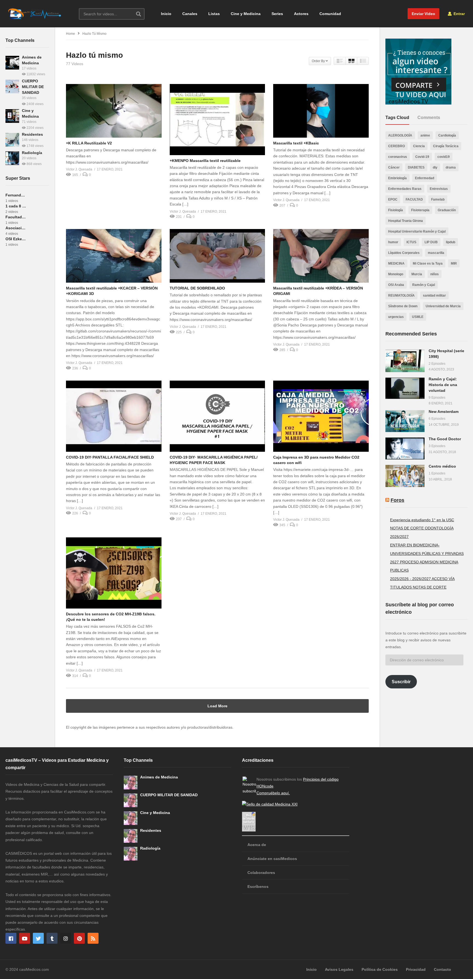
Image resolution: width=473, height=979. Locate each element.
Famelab (438, 199)
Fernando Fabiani (15, 195)
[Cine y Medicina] (12, 116)
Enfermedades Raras (405, 189)
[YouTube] (24, 938)
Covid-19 (422, 157)
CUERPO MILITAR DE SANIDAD (33, 87)
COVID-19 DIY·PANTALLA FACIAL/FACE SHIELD (110, 457)
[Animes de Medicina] (12, 62)
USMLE (417, 317)
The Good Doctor (445, 439)
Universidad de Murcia (443, 306)
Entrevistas (439, 189)
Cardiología (447, 135)
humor (393, 242)
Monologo (395, 274)
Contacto (442, 969)
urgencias (396, 317)
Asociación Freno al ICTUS (15, 228)
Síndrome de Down (402, 306)
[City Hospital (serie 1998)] (405, 360)
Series (277, 13)
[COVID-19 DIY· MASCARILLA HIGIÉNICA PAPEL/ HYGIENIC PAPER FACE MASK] (217, 416)
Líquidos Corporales (404, 253)
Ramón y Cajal (423, 285)
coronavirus (397, 157)
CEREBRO (396, 146)
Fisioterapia (420, 210)
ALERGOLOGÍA (400, 135)
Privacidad (416, 969)
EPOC (392, 199)
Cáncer (394, 167)
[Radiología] (12, 158)
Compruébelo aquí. (273, 793)
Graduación (447, 210)
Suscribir (401, 681)
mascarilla (436, 253)
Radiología (32, 152)
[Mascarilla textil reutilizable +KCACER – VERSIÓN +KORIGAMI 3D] (113, 256)
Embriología (397, 178)
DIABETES (416, 167)
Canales (189, 13)
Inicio (166, 13)
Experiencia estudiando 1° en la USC (422, 520)
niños (434, 274)
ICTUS (411, 242)
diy (435, 167)
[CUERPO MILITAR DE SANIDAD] (12, 86)
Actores (301, 13)
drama (451, 167)
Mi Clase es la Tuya (428, 263)
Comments (428, 117)
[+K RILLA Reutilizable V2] (113, 111)
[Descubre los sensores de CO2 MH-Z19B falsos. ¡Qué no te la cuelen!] (113, 573)
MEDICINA (396, 263)
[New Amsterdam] (405, 421)
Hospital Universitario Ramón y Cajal (417, 231)
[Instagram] (65, 938)
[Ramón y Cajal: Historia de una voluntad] (405, 388)
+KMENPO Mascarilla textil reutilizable (205, 160)
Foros (397, 500)
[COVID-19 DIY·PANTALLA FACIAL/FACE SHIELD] (113, 416)
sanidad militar (434, 295)
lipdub (450, 242)
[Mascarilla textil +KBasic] (321, 111)
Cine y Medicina (246, 13)
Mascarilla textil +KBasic (296, 143)
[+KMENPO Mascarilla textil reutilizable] (217, 119)
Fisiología (395, 210)
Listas (214, 13)
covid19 (443, 157)
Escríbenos (258, 886)
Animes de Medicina (159, 777)
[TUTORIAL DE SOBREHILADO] (217, 256)
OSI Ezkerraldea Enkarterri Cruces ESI (15, 239)
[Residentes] (12, 140)
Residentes (32, 134)
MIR (454, 263)
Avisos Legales (339, 969)
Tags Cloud (397, 117)
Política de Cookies (380, 969)
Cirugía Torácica (445, 146)
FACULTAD (414, 199)
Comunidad (330, 13)
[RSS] (93, 938)
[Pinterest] (79, 938)
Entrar (458, 13)
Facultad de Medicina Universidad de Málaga (15, 217)
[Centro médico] (405, 476)
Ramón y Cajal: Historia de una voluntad (443, 385)
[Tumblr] (52, 938)
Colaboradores (261, 872)
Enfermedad (424, 178)
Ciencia (419, 146)
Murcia (416, 274)
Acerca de (256, 844)
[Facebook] (10, 938)
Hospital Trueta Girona (405, 221)
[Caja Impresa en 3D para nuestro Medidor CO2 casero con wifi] (321, 416)
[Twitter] (38, 938)
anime (425, 135)
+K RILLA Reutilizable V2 (89, 143)
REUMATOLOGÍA (401, 295)
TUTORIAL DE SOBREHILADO (197, 288)
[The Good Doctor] (405, 448)
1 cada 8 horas (15, 206)
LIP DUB (431, 242)
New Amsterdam (443, 411)
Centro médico (442, 466)
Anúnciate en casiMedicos (272, 858)
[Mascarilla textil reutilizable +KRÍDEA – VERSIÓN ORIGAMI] (321, 256)
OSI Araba (396, 285)
